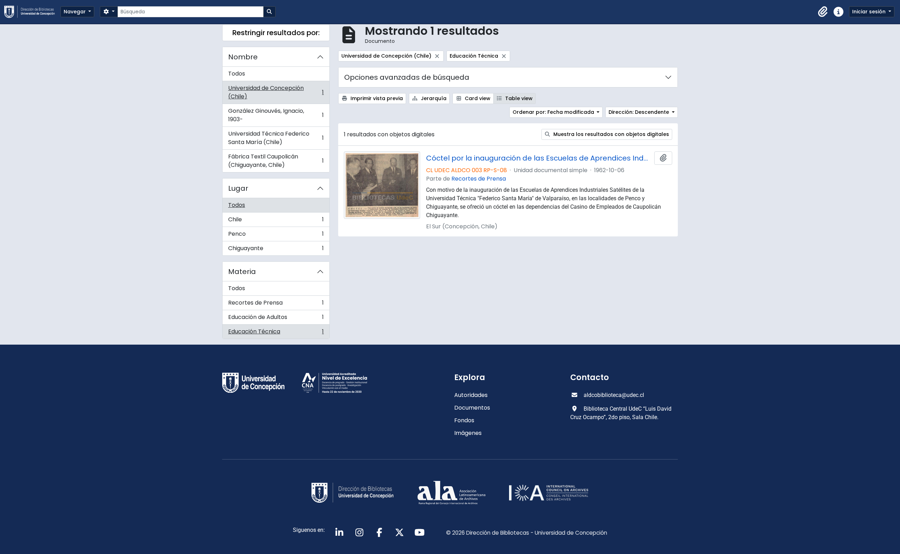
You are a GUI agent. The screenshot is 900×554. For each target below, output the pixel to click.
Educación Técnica (276, 333)
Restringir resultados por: (276, 33)
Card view (476, 98)
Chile (276, 221)
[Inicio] (32, 12)
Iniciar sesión (869, 11)
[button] (823, 12)
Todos (236, 74)
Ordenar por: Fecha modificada (554, 112)
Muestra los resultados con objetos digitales (610, 134)
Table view (518, 98)
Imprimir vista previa (376, 98)
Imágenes (468, 433)
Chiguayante (276, 249)
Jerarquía (432, 98)
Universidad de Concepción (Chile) (276, 92)
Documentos (472, 408)
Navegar (75, 11)
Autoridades (471, 395)
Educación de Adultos (276, 319)
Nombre (243, 57)
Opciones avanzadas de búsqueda (406, 77)
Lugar (238, 188)
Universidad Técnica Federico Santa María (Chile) (276, 138)
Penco (276, 235)
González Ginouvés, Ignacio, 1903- (276, 115)
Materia (242, 271)
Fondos (464, 420)
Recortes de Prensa (276, 304)
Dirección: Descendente (639, 112)
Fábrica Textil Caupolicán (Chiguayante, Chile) (276, 160)
